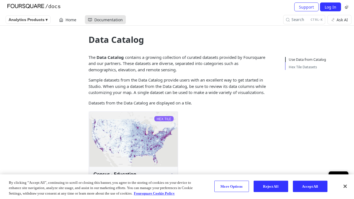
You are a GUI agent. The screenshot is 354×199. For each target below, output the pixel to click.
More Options (231, 186)
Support (306, 7)
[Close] (345, 186)
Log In (330, 7)
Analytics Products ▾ (28, 19)
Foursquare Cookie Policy (154, 193)
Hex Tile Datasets (303, 66)
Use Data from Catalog (307, 59)
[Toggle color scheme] (346, 6)
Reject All (270, 186)
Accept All (310, 186)
